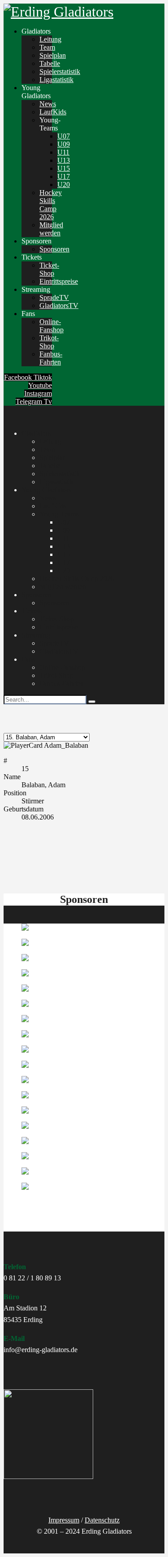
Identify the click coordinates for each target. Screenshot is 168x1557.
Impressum (63, 1520)
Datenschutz (102, 1520)
